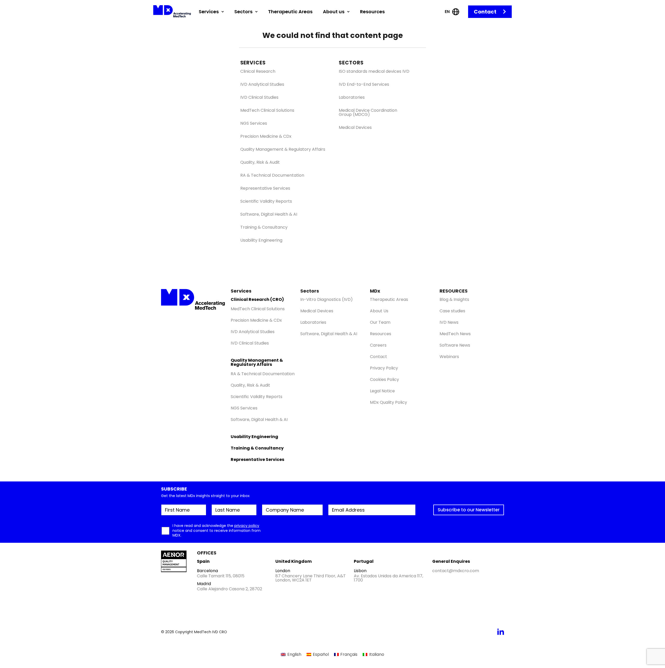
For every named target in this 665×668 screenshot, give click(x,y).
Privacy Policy (384, 368)
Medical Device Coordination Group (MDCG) (368, 112)
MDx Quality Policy (388, 402)
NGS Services (253, 123)
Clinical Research (257, 71)
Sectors (243, 11)
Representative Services (265, 188)
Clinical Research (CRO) (257, 299)
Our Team (380, 322)
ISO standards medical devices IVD (374, 71)
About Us (379, 311)
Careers (378, 345)
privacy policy (246, 525)
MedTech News (455, 334)
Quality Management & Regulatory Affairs (282, 149)
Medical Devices (355, 127)
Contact (485, 11)
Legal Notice (382, 391)
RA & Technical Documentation (272, 175)
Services (209, 11)
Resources (372, 11)
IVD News (449, 322)
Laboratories (352, 97)
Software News (455, 345)
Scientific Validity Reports (266, 201)
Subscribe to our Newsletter (469, 510)
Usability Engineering (261, 240)
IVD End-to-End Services (364, 84)
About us (333, 11)
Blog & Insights (454, 299)
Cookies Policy (384, 379)
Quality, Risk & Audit (260, 162)
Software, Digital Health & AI (268, 214)
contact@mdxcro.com (455, 571)
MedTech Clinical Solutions (267, 110)
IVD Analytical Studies (262, 84)
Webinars (449, 357)
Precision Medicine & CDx (265, 136)
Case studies (452, 311)
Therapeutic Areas (290, 11)
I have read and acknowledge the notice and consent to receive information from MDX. (216, 530)
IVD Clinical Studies (259, 97)
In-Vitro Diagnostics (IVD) (326, 299)
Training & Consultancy (264, 227)
